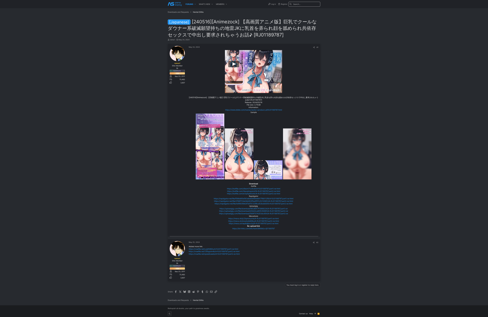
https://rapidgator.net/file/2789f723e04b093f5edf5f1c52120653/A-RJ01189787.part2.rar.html (253, 201)
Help (311, 314)
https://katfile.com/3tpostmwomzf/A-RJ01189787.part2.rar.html (253, 191)
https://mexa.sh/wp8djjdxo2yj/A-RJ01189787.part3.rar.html (253, 223)
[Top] (315, 313)
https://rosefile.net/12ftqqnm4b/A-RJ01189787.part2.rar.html (214, 251)
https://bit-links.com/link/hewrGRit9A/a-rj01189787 (253, 228)
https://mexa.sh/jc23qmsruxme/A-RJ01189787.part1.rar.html (253, 218)
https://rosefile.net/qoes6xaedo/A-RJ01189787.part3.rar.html (214, 254)
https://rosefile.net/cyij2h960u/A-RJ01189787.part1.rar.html (213, 249)
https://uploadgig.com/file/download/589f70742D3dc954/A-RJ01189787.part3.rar (253, 213)
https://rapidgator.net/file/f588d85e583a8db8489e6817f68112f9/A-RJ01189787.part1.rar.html (253, 198)
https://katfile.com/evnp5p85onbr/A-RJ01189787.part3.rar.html (253, 193)
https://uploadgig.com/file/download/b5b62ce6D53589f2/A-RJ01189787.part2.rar (253, 211)
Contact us (303, 314)
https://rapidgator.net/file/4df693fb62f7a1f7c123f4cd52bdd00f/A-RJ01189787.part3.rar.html (253, 204)
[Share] (314, 47)
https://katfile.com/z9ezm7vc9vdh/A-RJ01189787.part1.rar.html (253, 189)
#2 (317, 242)
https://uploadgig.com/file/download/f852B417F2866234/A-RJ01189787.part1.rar (253, 208)
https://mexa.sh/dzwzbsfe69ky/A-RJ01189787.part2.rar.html (253, 221)
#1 (317, 47)
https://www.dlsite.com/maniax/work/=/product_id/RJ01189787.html (253, 110)
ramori (172, 40)
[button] (195, 4)
